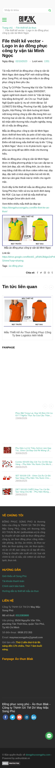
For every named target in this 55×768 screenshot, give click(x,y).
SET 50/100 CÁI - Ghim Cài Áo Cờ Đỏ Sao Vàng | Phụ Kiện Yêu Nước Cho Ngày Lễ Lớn (33, 477)
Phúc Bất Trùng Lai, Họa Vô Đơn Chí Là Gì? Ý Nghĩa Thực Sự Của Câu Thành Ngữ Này (34, 415)
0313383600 (22, 615)
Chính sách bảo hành (13, 586)
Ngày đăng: (8, 61)
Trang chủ (7, 28)
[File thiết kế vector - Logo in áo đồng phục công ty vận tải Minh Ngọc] (49, 272)
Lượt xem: (37, 61)
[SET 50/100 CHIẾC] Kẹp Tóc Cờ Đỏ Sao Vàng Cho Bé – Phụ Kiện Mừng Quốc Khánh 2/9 (32, 491)
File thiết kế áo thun (26, 28)
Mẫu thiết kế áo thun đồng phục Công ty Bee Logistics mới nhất (27, 334)
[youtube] (19, 717)
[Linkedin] (45, 272)
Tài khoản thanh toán (13, 581)
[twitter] (12, 717)
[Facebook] (37, 272)
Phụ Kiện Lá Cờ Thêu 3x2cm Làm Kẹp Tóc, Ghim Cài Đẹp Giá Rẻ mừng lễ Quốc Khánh (33, 450)
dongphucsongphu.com (38, 754)
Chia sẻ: (30, 272)
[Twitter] (41, 272)
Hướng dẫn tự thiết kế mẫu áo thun (20, 591)
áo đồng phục (16, 266)
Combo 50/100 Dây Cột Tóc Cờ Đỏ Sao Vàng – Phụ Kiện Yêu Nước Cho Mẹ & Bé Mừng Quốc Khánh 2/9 (33, 464)
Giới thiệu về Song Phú (14, 576)
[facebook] (5, 717)
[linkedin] (34, 717)
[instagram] (26, 717)
